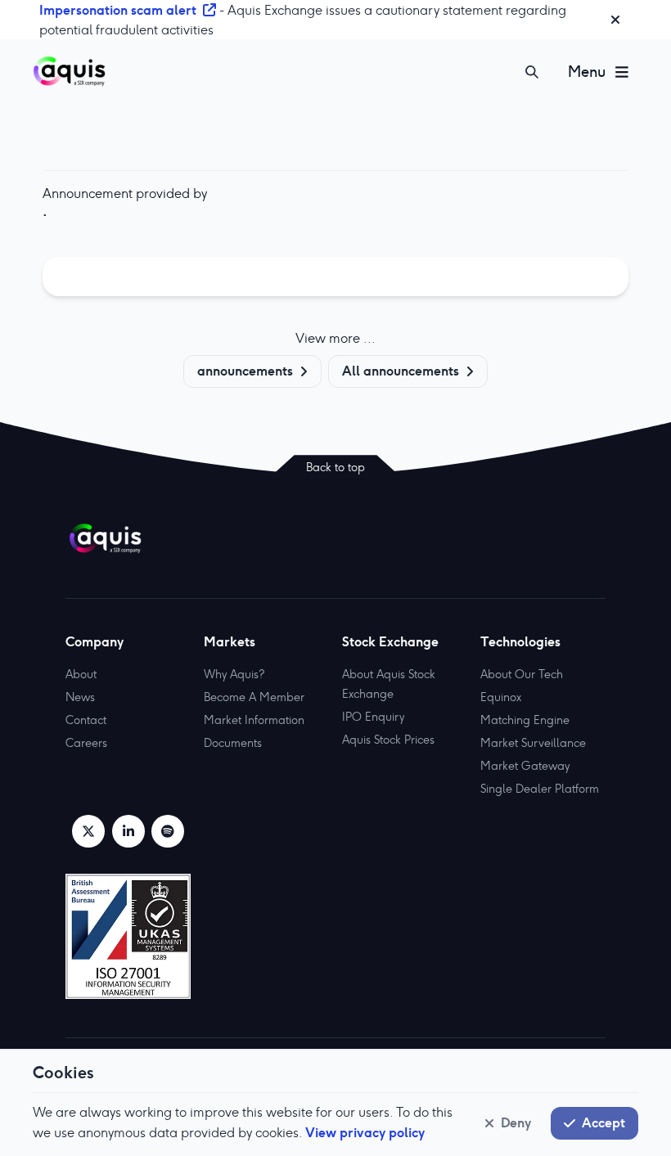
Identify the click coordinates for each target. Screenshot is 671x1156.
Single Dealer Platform (539, 788)
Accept (603, 1122)
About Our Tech (521, 674)
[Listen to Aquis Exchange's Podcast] (167, 831)
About (81, 674)
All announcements (400, 371)
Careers (86, 742)
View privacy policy (365, 1132)
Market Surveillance (533, 742)
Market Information (254, 720)
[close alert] (615, 19)
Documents (233, 742)
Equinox (500, 697)
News (80, 697)
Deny (516, 1122)
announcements (245, 371)
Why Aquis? (234, 674)
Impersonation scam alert (117, 10)
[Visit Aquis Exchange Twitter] (88, 831)
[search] (532, 72)
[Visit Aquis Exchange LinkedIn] (128, 831)
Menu (587, 71)
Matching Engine (525, 720)
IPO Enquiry (373, 716)
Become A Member (254, 697)
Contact (85, 720)
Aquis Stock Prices (388, 739)
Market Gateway (525, 765)
